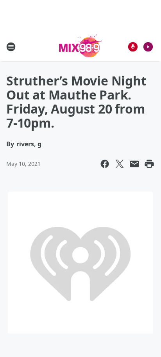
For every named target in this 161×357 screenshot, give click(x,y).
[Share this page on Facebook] (104, 163)
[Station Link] (80, 46)
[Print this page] (149, 163)
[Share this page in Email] (134, 163)
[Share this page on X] (119, 163)
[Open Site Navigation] (11, 47)
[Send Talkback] (133, 47)
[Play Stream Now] (148, 47)
